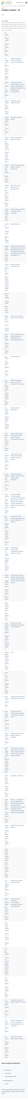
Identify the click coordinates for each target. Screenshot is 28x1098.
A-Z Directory (6, 1070)
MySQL (19, 807)
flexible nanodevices (16, 336)
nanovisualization (15, 1024)
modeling (17, 1020)
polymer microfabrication (17, 62)
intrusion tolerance (15, 520)
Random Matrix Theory (17, 433)
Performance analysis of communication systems (18, 505)
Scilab (12, 812)
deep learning (18, 801)
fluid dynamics (14, 623)
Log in (6, 1083)
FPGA (23, 518)
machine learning (15, 102)
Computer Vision (15, 1000)
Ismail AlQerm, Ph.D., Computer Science (7, 739)
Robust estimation (20, 751)
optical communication (17, 316)
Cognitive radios (15, 733)
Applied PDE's (14, 547)
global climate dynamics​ (17, 249)
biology (13, 1020)
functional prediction (16, 474)
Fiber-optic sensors (16, 185)
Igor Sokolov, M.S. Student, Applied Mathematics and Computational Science (7, 419)
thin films (21, 340)
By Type (9, 6)
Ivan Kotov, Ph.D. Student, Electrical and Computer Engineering (7, 987)
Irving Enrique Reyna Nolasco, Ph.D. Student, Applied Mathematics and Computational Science (7, 636)
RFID (12, 652)
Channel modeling (15, 494)
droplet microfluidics (16, 58)
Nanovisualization (19, 2)
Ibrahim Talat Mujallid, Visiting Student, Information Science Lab (7, 303)
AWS (12, 799)
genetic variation (15, 476)
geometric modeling (16, 88)
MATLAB (17, 805)
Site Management (7, 1080)
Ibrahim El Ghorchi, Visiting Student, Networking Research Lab (7, 233)
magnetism (14, 775)
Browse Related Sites (10, 1076)
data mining (14, 117)
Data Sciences (14, 748)
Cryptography (14, 454)
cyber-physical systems (17, 575)
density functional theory (17, 334)
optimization (14, 409)
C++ (15, 799)
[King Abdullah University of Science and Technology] (7, 2)
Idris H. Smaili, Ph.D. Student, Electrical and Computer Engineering (7, 343)
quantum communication (17, 317)
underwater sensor (15, 224)
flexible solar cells (15, 338)
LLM (22, 520)
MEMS (12, 60)
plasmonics (20, 775)
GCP (12, 803)
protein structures (20, 698)
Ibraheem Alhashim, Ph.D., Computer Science (7, 90)
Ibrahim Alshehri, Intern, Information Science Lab (7, 215)
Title (3, 14)
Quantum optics (19, 1038)
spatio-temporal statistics (17, 825)
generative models (20, 1002)
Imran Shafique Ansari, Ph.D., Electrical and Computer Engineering (7, 503)
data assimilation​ (20, 248)
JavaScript (16, 803)
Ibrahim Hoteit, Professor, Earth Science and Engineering (7, 253)
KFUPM (18, 498)
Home (3, 6)
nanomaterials (14, 340)
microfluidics (18, 60)
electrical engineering (16, 137)
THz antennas (20, 384)
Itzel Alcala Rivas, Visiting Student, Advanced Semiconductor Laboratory (7, 934)
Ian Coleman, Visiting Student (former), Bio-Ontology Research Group (7, 44)
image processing (15, 696)
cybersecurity (14, 457)
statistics (13, 827)
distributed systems (16, 101)
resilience (13, 522)
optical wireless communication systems (17, 501)
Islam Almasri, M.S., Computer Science (7, 702)
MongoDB (13, 807)
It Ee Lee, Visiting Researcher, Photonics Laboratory (7, 888)
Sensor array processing (17, 753)
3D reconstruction (15, 82)
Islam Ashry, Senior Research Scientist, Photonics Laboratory (7, 720)
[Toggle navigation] (26, 2)
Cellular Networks (15, 899)
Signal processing (15, 139)
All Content (8, 1073)
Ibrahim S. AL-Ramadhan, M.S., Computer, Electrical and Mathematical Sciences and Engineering (7, 277)
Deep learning (19, 86)
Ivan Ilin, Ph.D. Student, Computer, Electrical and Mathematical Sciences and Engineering (7, 961)
